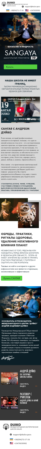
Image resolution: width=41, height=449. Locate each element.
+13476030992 (35, 10)
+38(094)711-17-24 (17, 10)
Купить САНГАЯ (11, 278)
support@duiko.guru (32, 7)
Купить (9, 66)
